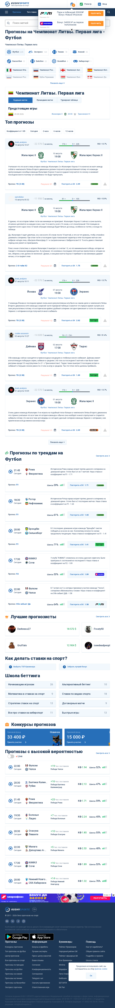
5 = (73, 199)
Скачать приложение (41, 983)
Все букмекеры (65, 960)
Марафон (63, 969)
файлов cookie (101, 969)
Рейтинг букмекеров (67, 947)
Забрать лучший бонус (75, 667)
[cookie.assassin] (11, 335)
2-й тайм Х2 (21, 266)
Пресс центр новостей (41, 956)
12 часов (69, 131)
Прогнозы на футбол (13, 969)
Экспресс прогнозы (13, 987)
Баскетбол (18, 61)
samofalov (19, 197)
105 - (78, 199)
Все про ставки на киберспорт (30, 712)
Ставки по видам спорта (84, 693)
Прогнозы (17, 12)
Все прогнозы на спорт (15, 960)
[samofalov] (11, 199)
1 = (67, 335)
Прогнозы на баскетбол (15, 983)
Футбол (43, 162)
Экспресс (40, 52)
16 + (64, 335)
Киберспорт (85, 61)
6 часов (57, 131)
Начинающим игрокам (30, 684)
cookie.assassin (22, 333)
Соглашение (37, 974)
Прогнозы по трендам (14, 965)
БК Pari (62, 987)
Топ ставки (32, 12)
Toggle (10, 756)
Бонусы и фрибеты (40, 947)
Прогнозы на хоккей (13, 974)
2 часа (46, 131)
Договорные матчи (84, 703)
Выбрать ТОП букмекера (22, 667)
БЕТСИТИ (63, 983)
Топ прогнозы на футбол (15, 951)
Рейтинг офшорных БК (68, 956)
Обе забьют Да (23, 604)
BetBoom (63, 978)
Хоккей (83, 52)
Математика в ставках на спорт (30, 693)
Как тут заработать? (94, 947)
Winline (62, 965)
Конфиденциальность (41, 969)
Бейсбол (41, 61)
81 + (64, 199)
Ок (91, 976)
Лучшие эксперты (39, 951)
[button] (72, 4)
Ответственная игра (40, 987)
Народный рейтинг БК (68, 951)
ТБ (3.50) (20, 184)
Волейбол (63, 61)
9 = (73, 144)
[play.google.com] (17, 936)
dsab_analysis (21, 142)
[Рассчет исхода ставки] (55, 184)
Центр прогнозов (12, 956)
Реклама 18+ (45, 17)
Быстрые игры (84, 712)
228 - (78, 144)
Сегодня (34, 131)
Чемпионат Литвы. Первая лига (61, 162)
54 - (70, 335)
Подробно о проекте (94, 956)
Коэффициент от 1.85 (16, 131)
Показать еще (56, 83)
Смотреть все (102, 456)
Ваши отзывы (38, 960)
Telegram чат (37, 978)
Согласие (36, 965)
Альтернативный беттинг (84, 684)
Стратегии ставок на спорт (30, 703)
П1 (17, 485)
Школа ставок (92, 960)
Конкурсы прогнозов (14, 947)
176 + (64, 144)
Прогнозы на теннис (13, 978)
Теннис (62, 52)
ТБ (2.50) (20, 375)
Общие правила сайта (95, 951)
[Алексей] (11, 144)
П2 (17, 574)
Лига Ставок (64, 974)
